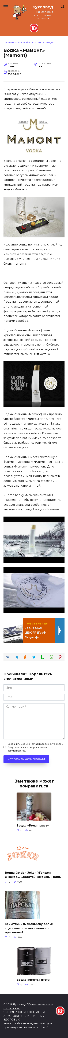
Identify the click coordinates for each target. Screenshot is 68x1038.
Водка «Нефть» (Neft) (33, 979)
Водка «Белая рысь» (33, 825)
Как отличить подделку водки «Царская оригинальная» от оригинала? (29, 928)
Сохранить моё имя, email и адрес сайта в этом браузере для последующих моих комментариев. (35, 747)
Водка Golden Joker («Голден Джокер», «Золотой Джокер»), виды (33, 875)
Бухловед (42, 6)
